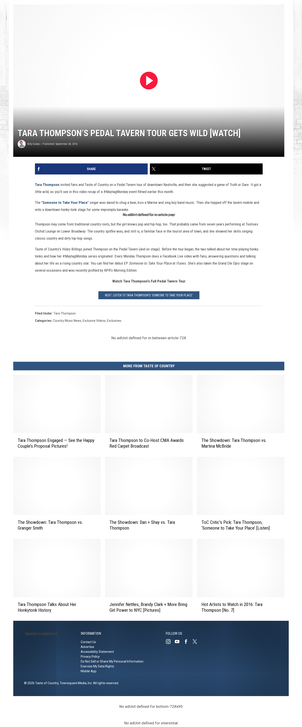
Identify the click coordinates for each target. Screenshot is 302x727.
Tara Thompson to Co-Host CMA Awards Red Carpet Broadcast (146, 443)
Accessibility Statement (97, 651)
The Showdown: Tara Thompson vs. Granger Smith (50, 525)
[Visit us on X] (196, 641)
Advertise (87, 647)
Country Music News (67, 320)
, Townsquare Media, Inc (75, 683)
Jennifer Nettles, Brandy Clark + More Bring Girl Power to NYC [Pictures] (148, 607)
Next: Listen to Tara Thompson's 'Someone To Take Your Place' (149, 295)
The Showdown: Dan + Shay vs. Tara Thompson (142, 525)
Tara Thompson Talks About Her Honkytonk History (47, 607)
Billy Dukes (33, 144)
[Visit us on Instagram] (170, 641)
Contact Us (88, 642)
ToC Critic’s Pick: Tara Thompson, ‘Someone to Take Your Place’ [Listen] (235, 525)
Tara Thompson (47, 184)
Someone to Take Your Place (65, 202)
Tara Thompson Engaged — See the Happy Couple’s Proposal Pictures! (56, 443)
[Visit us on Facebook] (187, 641)
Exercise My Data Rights (97, 666)
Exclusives (114, 320)
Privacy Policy (90, 656)
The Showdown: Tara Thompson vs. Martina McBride (234, 443)
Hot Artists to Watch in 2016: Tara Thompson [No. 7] (231, 607)
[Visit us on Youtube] (178, 641)
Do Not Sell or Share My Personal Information (112, 661)
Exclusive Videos (94, 320)
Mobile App (88, 671)
